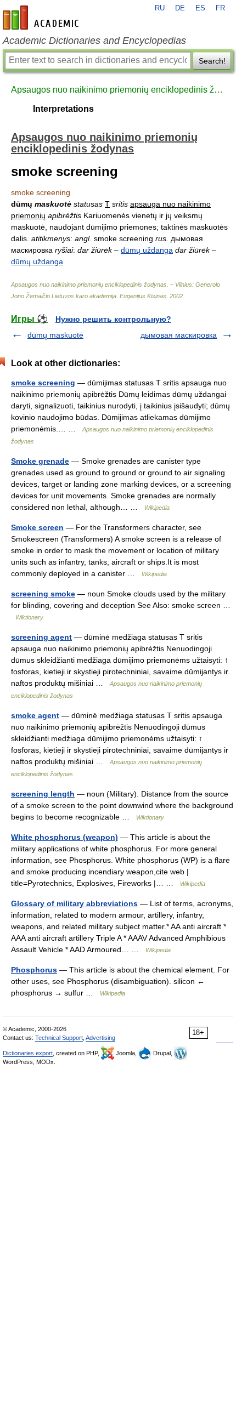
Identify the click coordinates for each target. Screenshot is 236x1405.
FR (220, 8)
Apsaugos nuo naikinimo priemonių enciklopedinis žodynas (118, 89)
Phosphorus (34, 969)
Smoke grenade (40, 461)
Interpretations (63, 108)
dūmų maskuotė (55, 335)
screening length (43, 793)
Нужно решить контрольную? (113, 319)
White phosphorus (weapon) (64, 837)
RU (160, 8)
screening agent (41, 637)
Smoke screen (37, 527)
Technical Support (59, 1037)
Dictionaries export (28, 1053)
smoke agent (35, 715)
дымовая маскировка (179, 335)
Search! (212, 60)
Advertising (100, 1037)
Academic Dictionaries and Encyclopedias (94, 40)
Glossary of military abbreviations (74, 903)
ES (200, 8)
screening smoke (43, 593)
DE (180, 8)
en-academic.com (42, 17)
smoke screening (43, 382)
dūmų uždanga (147, 250)
